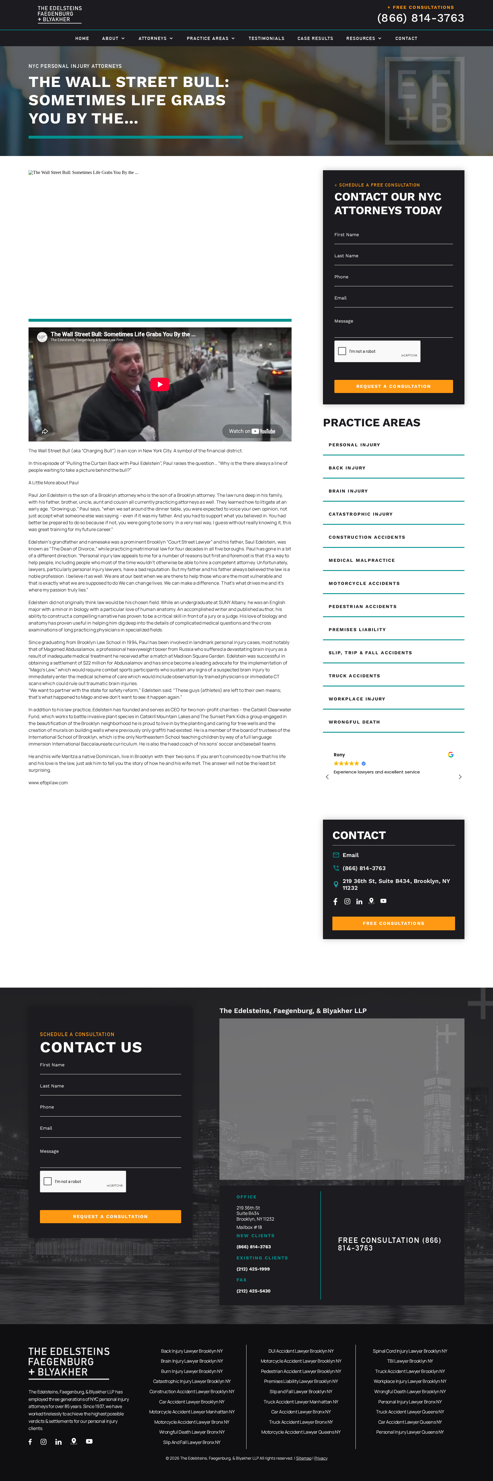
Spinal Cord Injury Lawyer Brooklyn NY (410, 1351)
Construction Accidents (367, 537)
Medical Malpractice (362, 560)
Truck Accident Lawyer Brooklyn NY (410, 1371)
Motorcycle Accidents (364, 583)
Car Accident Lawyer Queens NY (410, 1422)
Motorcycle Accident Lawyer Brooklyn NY (301, 1361)
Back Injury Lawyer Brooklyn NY (192, 1351)
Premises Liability (357, 629)
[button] (460, 777)
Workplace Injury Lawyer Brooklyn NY (410, 1381)
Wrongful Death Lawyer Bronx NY (192, 1432)
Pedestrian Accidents (363, 606)
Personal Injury (355, 444)
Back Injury (347, 468)
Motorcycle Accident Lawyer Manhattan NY (192, 1412)
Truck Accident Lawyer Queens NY (410, 1412)
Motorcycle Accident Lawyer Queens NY (300, 1432)
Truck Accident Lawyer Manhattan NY (301, 1402)
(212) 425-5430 (253, 1291)
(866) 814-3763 (420, 18)
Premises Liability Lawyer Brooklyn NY (301, 1381)
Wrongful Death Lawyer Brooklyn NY (410, 1391)
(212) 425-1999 (253, 1269)
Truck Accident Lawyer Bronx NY (301, 1422)
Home (82, 38)
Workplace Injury (357, 699)
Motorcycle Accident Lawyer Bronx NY (191, 1422)
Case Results (316, 38)
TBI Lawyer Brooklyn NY (410, 1361)
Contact (406, 38)
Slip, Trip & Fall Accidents (370, 652)
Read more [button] (344, 798)
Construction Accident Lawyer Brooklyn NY (192, 1391)
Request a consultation (393, 386)
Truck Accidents (354, 675)
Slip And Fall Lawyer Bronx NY (192, 1442)
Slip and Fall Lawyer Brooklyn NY (301, 1391)
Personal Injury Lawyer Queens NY (410, 1432)
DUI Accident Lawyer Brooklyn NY (301, 1351)
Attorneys (153, 38)
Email (351, 855)
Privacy (321, 1458)
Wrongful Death (354, 722)
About (110, 38)
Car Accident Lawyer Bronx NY (301, 1412)
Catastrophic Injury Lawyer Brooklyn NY (192, 1381)
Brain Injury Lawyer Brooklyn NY (192, 1361)
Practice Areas (208, 38)
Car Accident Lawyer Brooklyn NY (192, 1402)
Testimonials (267, 38)
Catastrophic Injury (361, 514)
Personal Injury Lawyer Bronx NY (410, 1402)
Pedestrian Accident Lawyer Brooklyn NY (301, 1371)
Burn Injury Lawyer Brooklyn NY (192, 1371)
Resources (360, 38)
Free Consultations (393, 923)
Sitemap (304, 1458)
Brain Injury (348, 491)
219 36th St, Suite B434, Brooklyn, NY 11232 (396, 884)
